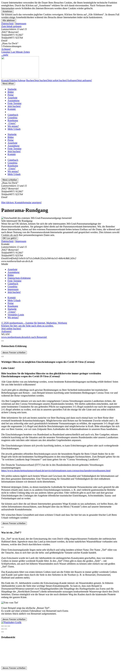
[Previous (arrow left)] (2, 628)
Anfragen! (6, 331)
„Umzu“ (12, 123)
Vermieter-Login (16, 314)
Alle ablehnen (9, 20)
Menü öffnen (8, 83)
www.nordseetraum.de (12, 337)
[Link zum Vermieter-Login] (11, 622)
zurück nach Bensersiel (35, 337)
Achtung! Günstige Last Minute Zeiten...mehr (15, 52)
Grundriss (12, 117)
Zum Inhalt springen (11, 26)
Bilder (11, 92)
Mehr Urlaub (14, 129)
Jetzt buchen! (14, 106)
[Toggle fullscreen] (5, 626)
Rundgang (13, 120)
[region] (60, 26)
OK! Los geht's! (10, 238)
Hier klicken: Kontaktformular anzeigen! (21, 202)
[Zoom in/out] (9, 626)
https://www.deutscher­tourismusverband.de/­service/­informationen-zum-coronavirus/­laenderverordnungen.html (55, 470)
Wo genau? (13, 126)
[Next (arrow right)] (5, 628)
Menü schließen (10, 180)
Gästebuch (13, 114)
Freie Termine (14, 103)
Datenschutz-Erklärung (19, 278)
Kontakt (12, 109)
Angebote (12, 97)
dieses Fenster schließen (14, 352)
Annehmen (7, 11)
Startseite (12, 89)
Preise (11, 94)
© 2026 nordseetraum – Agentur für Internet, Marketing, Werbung (34, 323)
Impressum (20, 23)
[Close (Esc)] (2, 626)
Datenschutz (7, 23)
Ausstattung (13, 100)
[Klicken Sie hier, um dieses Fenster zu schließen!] (2, 340)
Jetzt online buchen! (11, 328)
